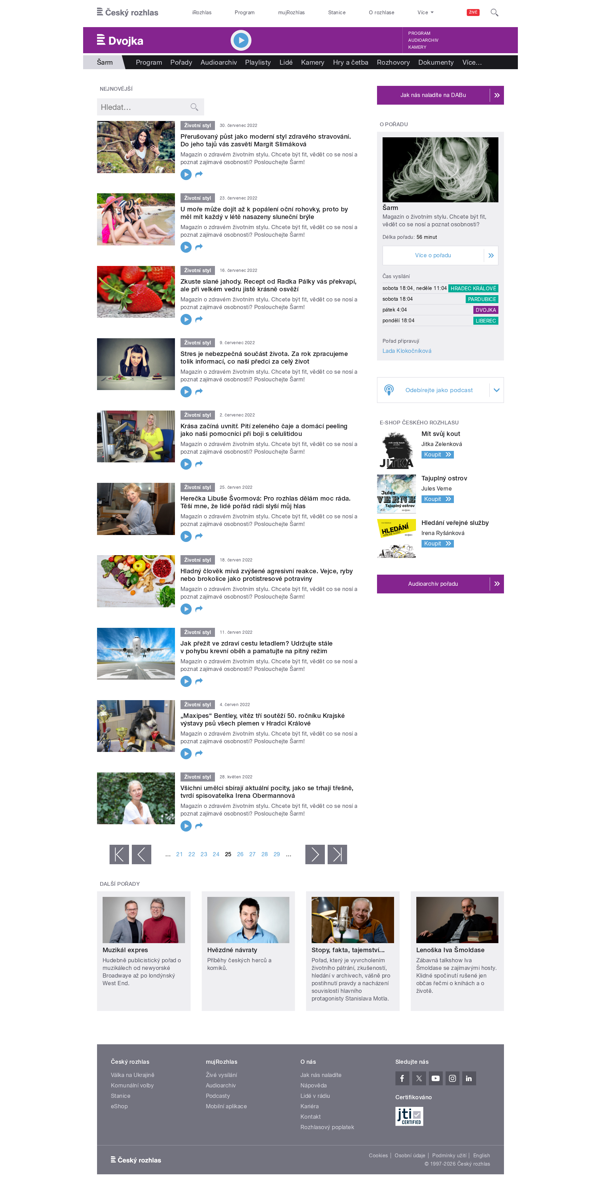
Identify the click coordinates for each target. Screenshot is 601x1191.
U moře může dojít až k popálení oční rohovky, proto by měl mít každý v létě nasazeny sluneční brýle (264, 212)
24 (216, 854)
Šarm (391, 207)
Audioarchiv (423, 40)
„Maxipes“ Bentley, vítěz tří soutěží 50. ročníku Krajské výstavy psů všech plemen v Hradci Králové (263, 719)
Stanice (337, 12)
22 (192, 854)
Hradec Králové (473, 288)
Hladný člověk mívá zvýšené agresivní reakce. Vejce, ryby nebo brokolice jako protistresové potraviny (267, 574)
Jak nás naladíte (321, 1075)
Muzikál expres (125, 950)
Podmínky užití (449, 1155)
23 (204, 854)
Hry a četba (351, 62)
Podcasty (218, 1096)
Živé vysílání (221, 1075)
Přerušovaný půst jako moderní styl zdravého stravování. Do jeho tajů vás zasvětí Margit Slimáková (266, 140)
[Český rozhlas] (127, 12)
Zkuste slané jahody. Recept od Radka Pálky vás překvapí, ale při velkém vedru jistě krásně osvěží (269, 285)
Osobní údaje (410, 1155)
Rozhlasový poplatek (327, 1127)
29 (277, 854)
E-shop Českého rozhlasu (419, 423)
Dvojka (486, 310)
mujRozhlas (291, 12)
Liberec (486, 320)
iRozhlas (202, 12)
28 (265, 854)
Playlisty (258, 62)
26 (240, 854)
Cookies (378, 1155)
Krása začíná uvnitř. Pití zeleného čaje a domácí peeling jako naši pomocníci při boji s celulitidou (264, 429)
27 (252, 854)
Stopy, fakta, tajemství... (348, 950)
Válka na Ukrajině (132, 1075)
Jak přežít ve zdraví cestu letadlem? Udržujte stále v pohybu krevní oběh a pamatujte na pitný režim (256, 647)
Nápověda (313, 1085)
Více (472, 62)
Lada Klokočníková (407, 351)
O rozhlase (381, 12)
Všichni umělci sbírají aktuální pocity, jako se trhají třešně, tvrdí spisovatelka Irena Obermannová (267, 791)
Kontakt (310, 1116)
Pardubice (482, 299)
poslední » (337, 854)
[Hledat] (494, 12)
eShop (119, 1106)
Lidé (286, 62)
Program (245, 12)
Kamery (417, 47)
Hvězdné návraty (232, 950)
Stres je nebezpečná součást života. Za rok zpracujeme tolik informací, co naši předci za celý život (264, 357)
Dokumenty (436, 62)
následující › (315, 854)
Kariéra (309, 1106)
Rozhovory (393, 62)
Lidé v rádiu (315, 1096)
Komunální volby (132, 1085)
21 (179, 854)
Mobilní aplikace (226, 1106)
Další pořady (120, 884)
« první (119, 854)
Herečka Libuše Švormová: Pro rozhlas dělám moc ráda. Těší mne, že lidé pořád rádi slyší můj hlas (266, 502)
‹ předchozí (141, 854)
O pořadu (394, 124)
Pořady (181, 62)
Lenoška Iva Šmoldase (450, 950)
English (481, 1155)
